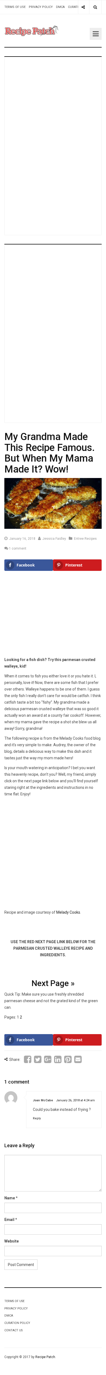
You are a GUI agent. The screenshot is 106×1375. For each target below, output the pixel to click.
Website (11, 1241)
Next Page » (53, 983)
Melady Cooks (68, 912)
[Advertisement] (54, 145)
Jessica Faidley (54, 539)
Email (9, 1219)
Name (9, 1198)
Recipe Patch (45, 1357)
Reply (37, 1118)
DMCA (60, 7)
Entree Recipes (85, 539)
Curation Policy (17, 1323)
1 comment (17, 548)
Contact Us (13, 1330)
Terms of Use (15, 7)
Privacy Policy (41, 7)
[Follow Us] (83, 7)
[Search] (95, 7)
